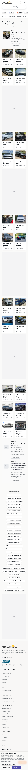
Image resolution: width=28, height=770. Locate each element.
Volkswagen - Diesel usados (14, 552)
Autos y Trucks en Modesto (14, 520)
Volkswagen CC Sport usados (14, 539)
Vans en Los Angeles (14, 574)
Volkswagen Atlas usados (14, 536)
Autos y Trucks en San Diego (14, 504)
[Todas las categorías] (17, 2)
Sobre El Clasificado (7, 677)
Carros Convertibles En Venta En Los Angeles (14, 571)
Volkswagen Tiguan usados (14, 530)
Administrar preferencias (8, 764)
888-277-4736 (8, 657)
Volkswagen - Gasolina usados (14, 548)
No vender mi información (8, 701)
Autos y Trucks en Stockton (14, 523)
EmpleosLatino (5, 714)
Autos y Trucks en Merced (14, 510)
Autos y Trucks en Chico (14, 507)
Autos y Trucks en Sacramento (14, 501)
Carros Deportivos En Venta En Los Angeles (14, 568)
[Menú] (23, 2)
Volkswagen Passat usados (14, 533)
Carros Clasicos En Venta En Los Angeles (14, 580)
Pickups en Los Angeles (14, 577)
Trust (3, 687)
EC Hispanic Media (6, 708)
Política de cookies (6, 695)
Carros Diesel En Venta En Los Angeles (14, 590)
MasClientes (5, 719)
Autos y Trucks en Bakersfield (14, 517)
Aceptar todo (16, 767)
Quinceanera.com (6, 711)
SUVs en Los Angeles (14, 584)
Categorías (4, 742)
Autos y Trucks (22, 16)
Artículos (4, 740)
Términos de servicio (7, 685)
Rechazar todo (6, 767)
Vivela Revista (5, 727)
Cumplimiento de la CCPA (8, 698)
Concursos (4, 737)
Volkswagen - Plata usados (14, 555)
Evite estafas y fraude (7, 690)
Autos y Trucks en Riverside (14, 498)
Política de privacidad (7, 693)
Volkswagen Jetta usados (14, 527)
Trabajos (4, 682)
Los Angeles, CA (11, 16)
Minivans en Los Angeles (14, 587)
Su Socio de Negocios (7, 716)
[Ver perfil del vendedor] (3, 318)
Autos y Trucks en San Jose (14, 513)
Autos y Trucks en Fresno (14, 495)
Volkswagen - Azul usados (14, 564)
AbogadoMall (5, 722)
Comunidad (4, 734)
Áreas (3, 745)
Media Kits (4, 679)
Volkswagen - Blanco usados (14, 558)
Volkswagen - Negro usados (14, 561)
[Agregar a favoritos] (11, 64)
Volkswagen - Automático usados (14, 545)
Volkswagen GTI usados (14, 542)
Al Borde (4, 724)
